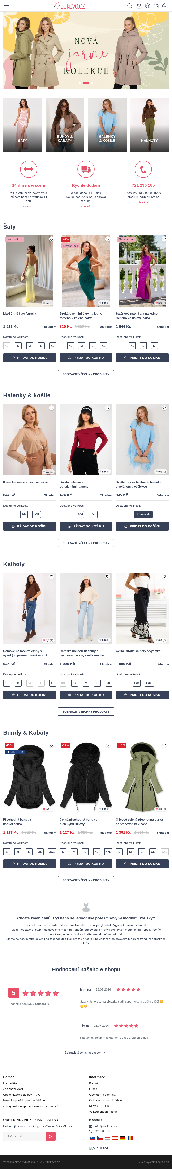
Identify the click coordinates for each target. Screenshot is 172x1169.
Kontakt (94, 1083)
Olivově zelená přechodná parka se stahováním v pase (139, 822)
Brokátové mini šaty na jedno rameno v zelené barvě (81, 316)
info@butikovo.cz (106, 1126)
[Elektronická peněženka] (156, 6)
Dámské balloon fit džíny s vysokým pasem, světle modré (82, 653)
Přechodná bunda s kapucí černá (17, 822)
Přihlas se (51, 1136)
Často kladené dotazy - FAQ (21, 1094)
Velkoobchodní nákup (103, 1111)
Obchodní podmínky (102, 1094)
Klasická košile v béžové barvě (25, 482)
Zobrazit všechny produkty (86, 374)
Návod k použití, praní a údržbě (24, 1100)
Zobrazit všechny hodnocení (84, 1052)
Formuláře (10, 1083)
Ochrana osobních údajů (105, 1100)
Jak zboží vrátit (13, 1089)
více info (28, 206)
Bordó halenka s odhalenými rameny (74, 484)
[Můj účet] (148, 6)
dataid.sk (163, 1162)
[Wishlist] (140, 6)
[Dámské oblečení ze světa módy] (83, 5)
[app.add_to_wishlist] (52, 239)
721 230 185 (103, 1131)
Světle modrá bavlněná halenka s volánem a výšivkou (138, 484)
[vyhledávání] (131, 5)
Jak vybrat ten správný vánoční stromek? (30, 1106)
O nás (93, 1089)
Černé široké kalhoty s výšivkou (139, 651)
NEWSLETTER (99, 1106)
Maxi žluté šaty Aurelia (19, 313)
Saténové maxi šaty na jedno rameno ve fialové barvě (137, 316)
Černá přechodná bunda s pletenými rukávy (79, 822)
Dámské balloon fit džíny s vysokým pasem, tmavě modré (25, 653)
